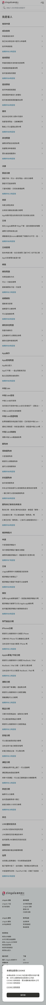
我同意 (23, 995)
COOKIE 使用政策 (13, 987)
